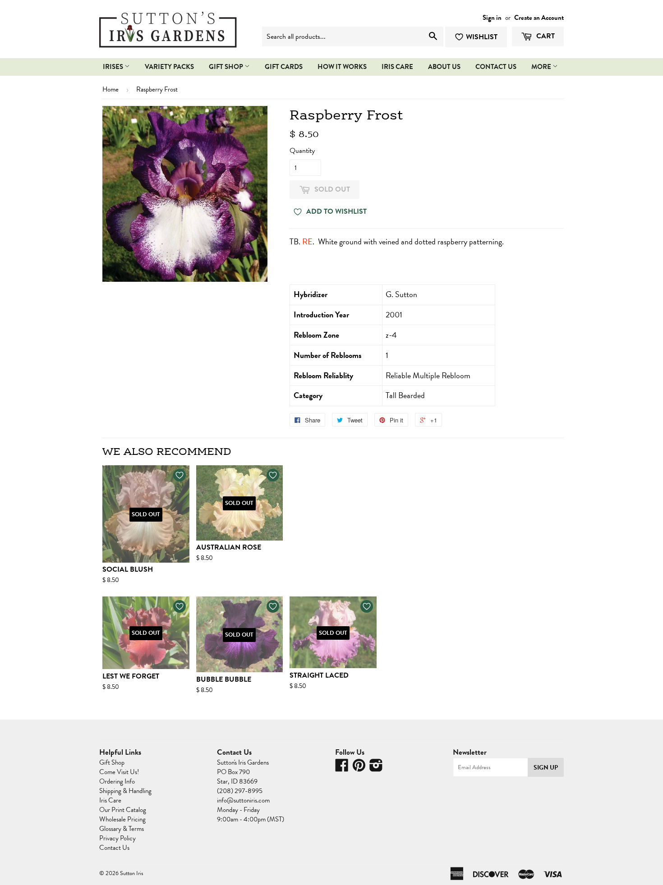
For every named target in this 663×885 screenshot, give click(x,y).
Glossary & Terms (121, 829)
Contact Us (114, 848)
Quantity (302, 150)
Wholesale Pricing (122, 819)
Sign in (492, 18)
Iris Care (110, 800)
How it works (342, 67)
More (541, 67)
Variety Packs (169, 67)
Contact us (495, 67)
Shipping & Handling (125, 791)
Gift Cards (284, 67)
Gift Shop (226, 67)
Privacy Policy (117, 838)
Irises (113, 67)
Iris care (397, 67)
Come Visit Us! (119, 772)
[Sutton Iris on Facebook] (342, 768)
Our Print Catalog (122, 810)
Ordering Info (117, 781)
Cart (544, 36)
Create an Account (539, 18)
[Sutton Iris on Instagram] (376, 768)
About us (444, 67)
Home (110, 89)
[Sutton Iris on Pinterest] (359, 768)
